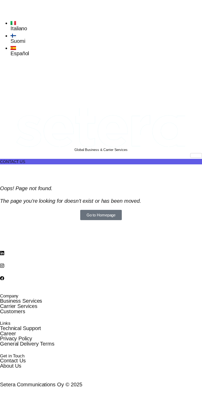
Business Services (21, 301)
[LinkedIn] (101, 66)
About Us (10, 366)
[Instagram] (101, 78)
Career (8, 333)
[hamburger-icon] (196, 155)
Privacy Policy (16, 338)
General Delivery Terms (27, 344)
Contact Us (13, 360)
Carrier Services (18, 306)
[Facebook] (101, 91)
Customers (12, 311)
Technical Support (20, 328)
